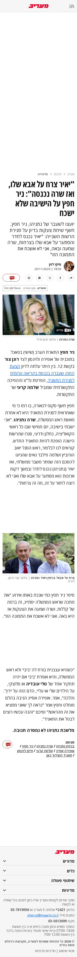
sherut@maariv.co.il (42, 915)
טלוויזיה (43, 174)
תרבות (57, 174)
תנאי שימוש (66, 950)
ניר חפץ (27, 746)
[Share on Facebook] (60, 277)
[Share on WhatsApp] (39, 277)
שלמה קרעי (44, 751)
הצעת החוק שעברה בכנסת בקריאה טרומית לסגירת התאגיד (42, 373)
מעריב (70, 174)
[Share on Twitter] (49, 277)
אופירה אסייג (65, 751)
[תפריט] (73, 6)
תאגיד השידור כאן (59, 755)
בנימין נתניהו (65, 746)
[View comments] (11, 278)
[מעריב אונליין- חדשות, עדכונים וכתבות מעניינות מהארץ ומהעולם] (38, 6)
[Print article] (29, 277)
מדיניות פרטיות (45, 950)
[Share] (70, 277)
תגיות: (69, 742)
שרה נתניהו (45, 746)
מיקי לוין (55, 264)
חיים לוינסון (25, 751)
